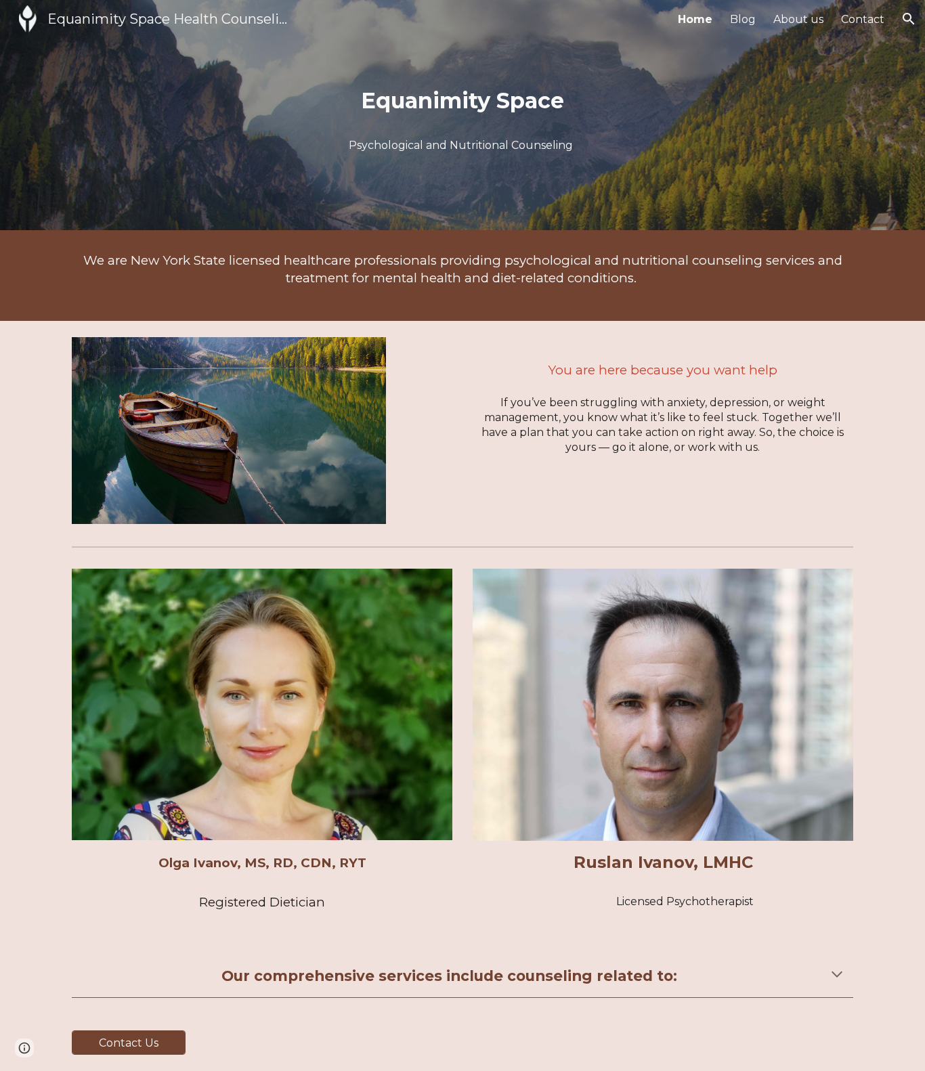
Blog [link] (743, 19)
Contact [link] (862, 19)
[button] (908, 19)
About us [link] (798, 19)
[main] (462, 98)
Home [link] (695, 19)
